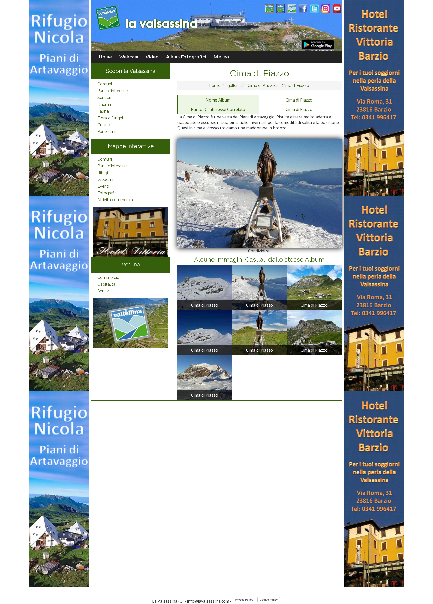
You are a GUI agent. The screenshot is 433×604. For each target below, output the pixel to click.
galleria (233, 85)
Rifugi (102, 172)
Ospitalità (106, 284)
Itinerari (104, 104)
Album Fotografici (186, 57)
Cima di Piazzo (261, 85)
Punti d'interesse (112, 90)
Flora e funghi (110, 118)
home (214, 85)
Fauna (103, 111)
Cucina (103, 124)
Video (152, 57)
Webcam (128, 57)
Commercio (108, 277)
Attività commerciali (116, 199)
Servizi (103, 291)
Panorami (106, 131)
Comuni (104, 84)
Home (105, 57)
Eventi (103, 186)
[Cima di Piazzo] (204, 287)
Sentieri (104, 97)
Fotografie (107, 193)
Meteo (221, 57)
